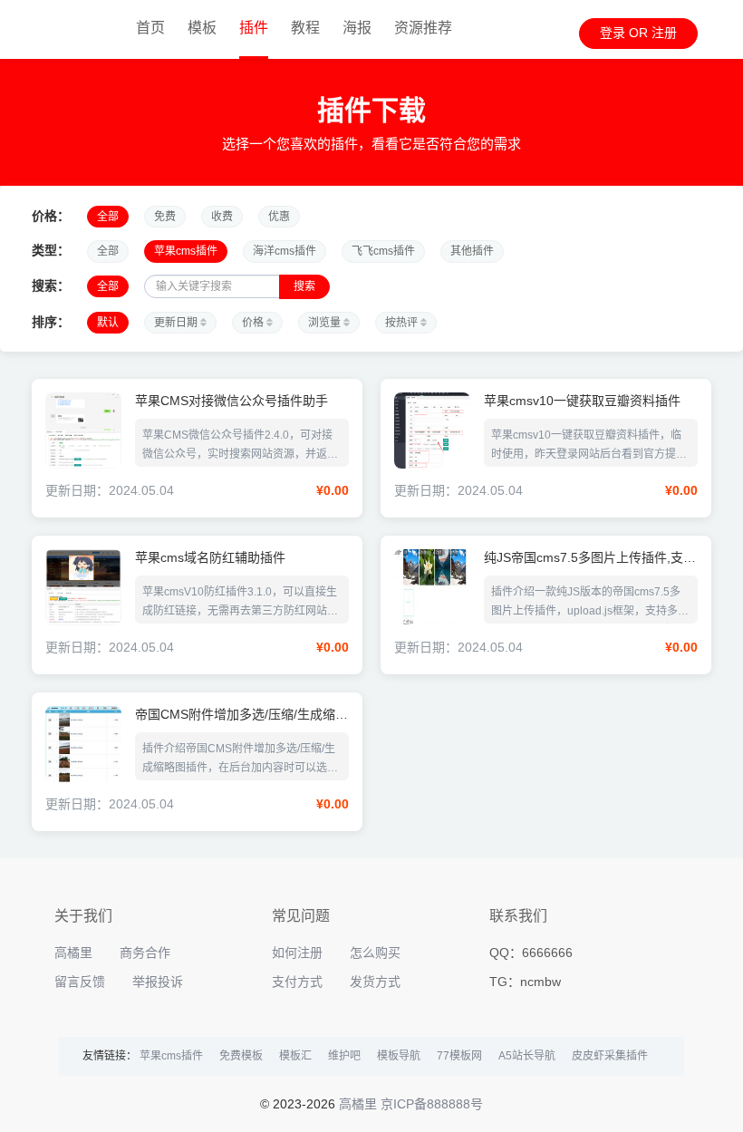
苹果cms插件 (185, 251)
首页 (150, 27)
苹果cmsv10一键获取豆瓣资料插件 (582, 401)
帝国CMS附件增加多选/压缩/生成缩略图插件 (241, 714)
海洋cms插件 (284, 251)
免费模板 (241, 1056)
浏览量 (325, 322)
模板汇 (295, 1056)
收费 (222, 216)
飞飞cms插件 (383, 251)
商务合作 (145, 952)
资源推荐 (423, 27)
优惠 (279, 216)
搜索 (304, 286)
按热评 (402, 322)
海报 (357, 27)
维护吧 (344, 1056)
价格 (254, 322)
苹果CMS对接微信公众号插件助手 (231, 401)
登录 (612, 32)
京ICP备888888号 (432, 1104)
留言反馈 (79, 981)
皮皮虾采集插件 (610, 1056)
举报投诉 (157, 981)
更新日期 (177, 322)
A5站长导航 (526, 1056)
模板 (202, 27)
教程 (305, 27)
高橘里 (73, 952)
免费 (165, 216)
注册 (664, 32)
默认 (108, 322)
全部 (108, 216)
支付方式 (297, 981)
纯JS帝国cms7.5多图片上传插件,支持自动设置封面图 (590, 558)
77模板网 (459, 1056)
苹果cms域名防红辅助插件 (210, 558)
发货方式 (375, 981)
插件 (253, 27)
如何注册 (297, 952)
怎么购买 (375, 952)
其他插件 (472, 251)
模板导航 (398, 1056)
